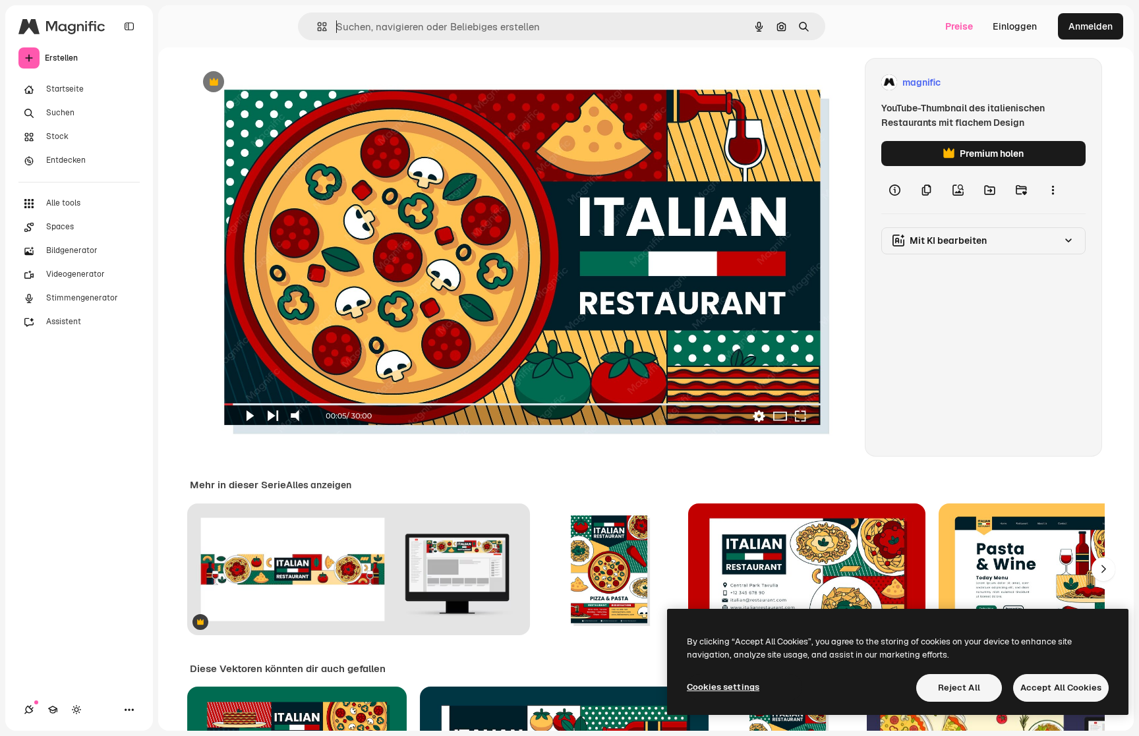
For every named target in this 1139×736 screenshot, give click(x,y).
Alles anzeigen (318, 485)
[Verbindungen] (29, 709)
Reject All (959, 687)
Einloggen (1015, 26)
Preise (959, 26)
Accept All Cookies (1060, 687)
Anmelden (1090, 26)
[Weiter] (1103, 569)
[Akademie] (52, 709)
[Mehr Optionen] (1052, 190)
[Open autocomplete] (317, 27)
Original (274, 82)
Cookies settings (723, 687)
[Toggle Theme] (76, 709)
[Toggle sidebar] (129, 26)
